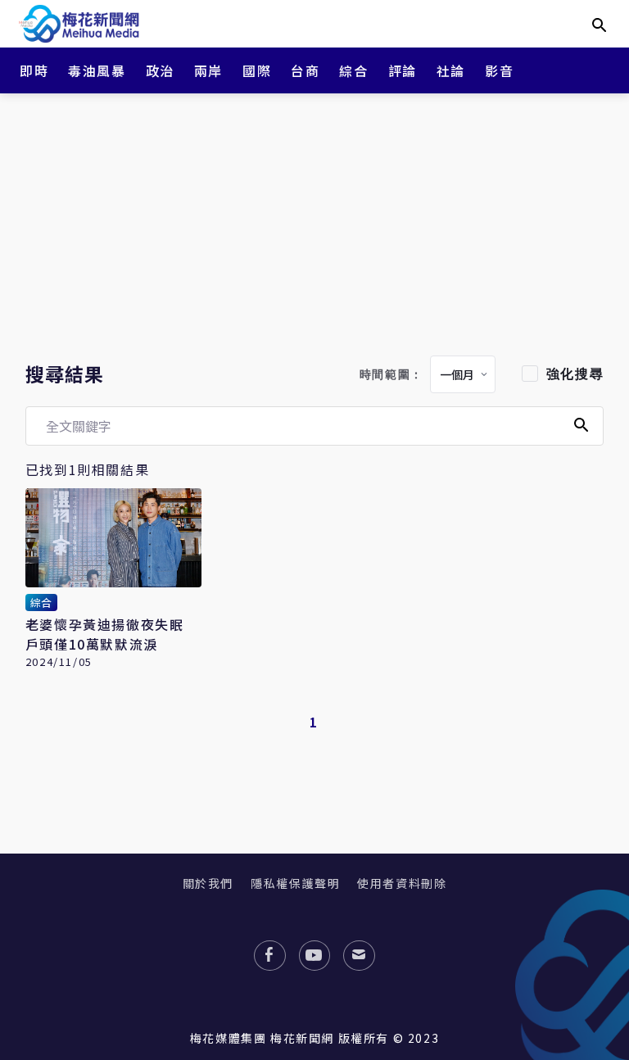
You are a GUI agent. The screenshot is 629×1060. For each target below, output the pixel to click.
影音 (499, 70)
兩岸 (208, 70)
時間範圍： (391, 375)
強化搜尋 (575, 374)
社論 (451, 70)
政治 (160, 70)
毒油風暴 (96, 70)
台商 (305, 70)
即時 (34, 70)
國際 (256, 70)
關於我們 (208, 883)
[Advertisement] (314, 221)
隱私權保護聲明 (295, 883)
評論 (402, 70)
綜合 (353, 70)
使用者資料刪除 (401, 883)
